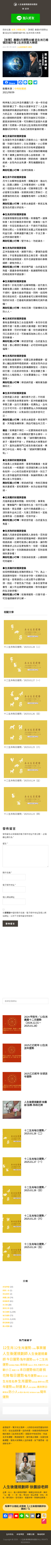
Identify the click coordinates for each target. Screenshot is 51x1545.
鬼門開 (32, 1392)
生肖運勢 (25, 1380)
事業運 (41, 1347)
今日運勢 (13, 1359)
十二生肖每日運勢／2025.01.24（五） (22, 780)
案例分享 (6, 1308)
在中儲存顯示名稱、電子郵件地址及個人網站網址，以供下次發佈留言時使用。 (24, 914)
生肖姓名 (6, 1319)
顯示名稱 (7, 872)
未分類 (5, 1304)
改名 (35, 1365)
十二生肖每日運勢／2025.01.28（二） (22, 646)
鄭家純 (5, 1392)
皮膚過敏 (35, 1382)
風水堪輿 (6, 1326)
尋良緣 (23, 1364)
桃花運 (37, 1369)
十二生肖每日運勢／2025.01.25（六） (22, 747)
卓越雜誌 (12, 1365)
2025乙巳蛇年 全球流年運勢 (35, 1075)
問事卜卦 (6, 1290)
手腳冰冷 (30, 1365)
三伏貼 (34, 1348)
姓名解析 (6, 1294)
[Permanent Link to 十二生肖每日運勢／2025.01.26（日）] (25, 688)
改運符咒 (41, 1365)
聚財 (43, 1382)
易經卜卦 (15, 1370)
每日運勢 (6, 1312)
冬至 (34, 1360)
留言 (5, 843)
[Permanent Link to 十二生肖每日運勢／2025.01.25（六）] (25, 721)
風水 (21, 1392)
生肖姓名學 (10, 1381)
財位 (13, 1387)
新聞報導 (6, 1301)
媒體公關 (6, 1297)
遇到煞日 (42, 1387)
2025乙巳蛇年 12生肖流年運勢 (36, 1046)
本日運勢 (26, 1369)
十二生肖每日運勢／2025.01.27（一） (22, 680)
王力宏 (45, 1376)
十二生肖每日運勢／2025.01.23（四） (22, 813)
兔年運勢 (26, 1359)
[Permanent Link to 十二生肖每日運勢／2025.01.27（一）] (25, 655)
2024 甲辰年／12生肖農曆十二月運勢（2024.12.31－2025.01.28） (36, 1021)
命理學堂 (6, 1287)
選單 (27, 9)
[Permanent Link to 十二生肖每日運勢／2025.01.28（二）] (25, 621)
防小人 (13, 1391)
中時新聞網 (20, 88)
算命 (40, 1381)
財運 (19, 1386)
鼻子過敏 (37, 1392)
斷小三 (7, 1369)
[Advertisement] (25, 961)
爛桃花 (39, 1376)
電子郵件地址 (9, 884)
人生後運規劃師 (15, 1353)
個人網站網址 (8, 897)
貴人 (26, 1386)
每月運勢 (6, 1315)
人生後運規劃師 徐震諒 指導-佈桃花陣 (35, 1103)
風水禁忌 (26, 1392)
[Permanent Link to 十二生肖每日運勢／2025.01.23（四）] (25, 788)
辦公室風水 (33, 1387)
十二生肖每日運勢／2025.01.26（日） (22, 713)
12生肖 (8, 1347)
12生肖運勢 (22, 1347)
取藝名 (17, 1365)
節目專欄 (6, 1322)
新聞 (47, 1365)
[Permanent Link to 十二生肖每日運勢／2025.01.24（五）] (25, 755)
